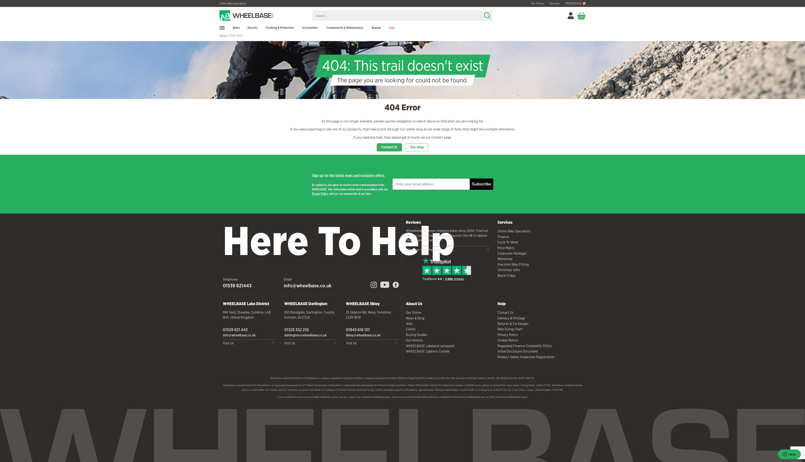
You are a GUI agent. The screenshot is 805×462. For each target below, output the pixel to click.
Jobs (409, 323)
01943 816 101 (358, 329)
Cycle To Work (507, 242)
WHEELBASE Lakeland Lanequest (430, 346)
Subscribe (481, 184)
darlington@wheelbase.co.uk (305, 335)
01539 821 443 (235, 329)
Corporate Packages (512, 253)
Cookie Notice (507, 340)
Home (223, 35)
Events (411, 329)
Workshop (504, 259)
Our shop (417, 147)
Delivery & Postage (511, 318)
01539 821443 (573, 3)
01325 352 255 (296, 329)
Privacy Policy (320, 194)
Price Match (506, 248)
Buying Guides (416, 335)
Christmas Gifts (508, 270)
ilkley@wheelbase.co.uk (363, 335)
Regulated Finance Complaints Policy (524, 346)
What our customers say (423, 249)
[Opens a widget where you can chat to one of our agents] (789, 454)
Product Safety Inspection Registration (525, 357)
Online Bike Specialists (233, 3)
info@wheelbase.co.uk (307, 285)
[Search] (487, 15)
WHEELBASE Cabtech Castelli (427, 351)
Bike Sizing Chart (510, 329)
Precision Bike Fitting (513, 264)
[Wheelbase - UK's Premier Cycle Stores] (264, 15)
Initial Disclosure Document (517, 351)
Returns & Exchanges (512, 323)
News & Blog (415, 318)
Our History (414, 340)
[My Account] (570, 15)
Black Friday (506, 275)
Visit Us (228, 343)
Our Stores (414, 312)
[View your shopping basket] (582, 15)
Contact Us (389, 147)
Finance (503, 237)
